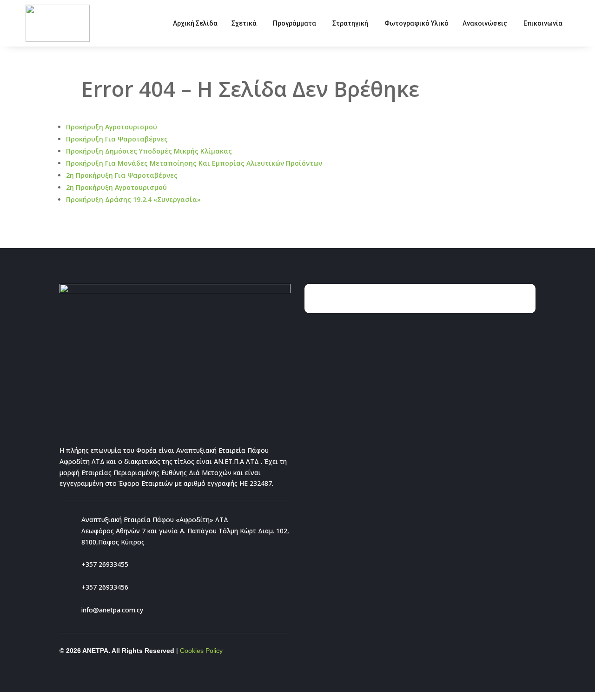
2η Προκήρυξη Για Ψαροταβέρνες (122, 175)
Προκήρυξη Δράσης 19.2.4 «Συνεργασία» (133, 199)
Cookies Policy (201, 650)
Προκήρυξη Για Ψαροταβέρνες (117, 138)
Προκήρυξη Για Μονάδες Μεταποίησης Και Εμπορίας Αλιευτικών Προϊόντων (194, 163)
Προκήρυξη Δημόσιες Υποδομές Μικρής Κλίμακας (149, 151)
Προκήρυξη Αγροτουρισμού (111, 126)
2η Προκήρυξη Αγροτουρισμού (116, 187)
